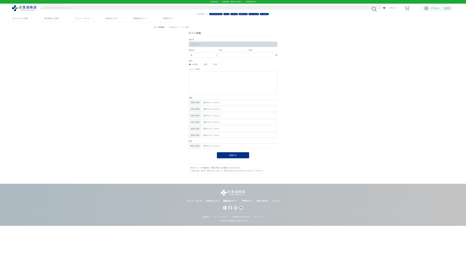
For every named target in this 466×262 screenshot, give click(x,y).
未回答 (195, 64)
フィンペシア (253, 14)
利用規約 (206, 217)
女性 (215, 64)
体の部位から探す (51, 18)
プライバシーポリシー (220, 217)
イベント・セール (82, 18)
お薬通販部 (161, 27)
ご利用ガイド (167, 18)
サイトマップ (258, 217)
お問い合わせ (262, 201)
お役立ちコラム (111, 18)
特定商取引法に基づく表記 (241, 217)
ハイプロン (264, 14)
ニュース (276, 201)
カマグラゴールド (216, 14)
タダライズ (243, 14)
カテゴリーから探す (20, 18)
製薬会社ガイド (139, 18)
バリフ (226, 14)
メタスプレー (173, 27)
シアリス (234, 14)
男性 (206, 64)
